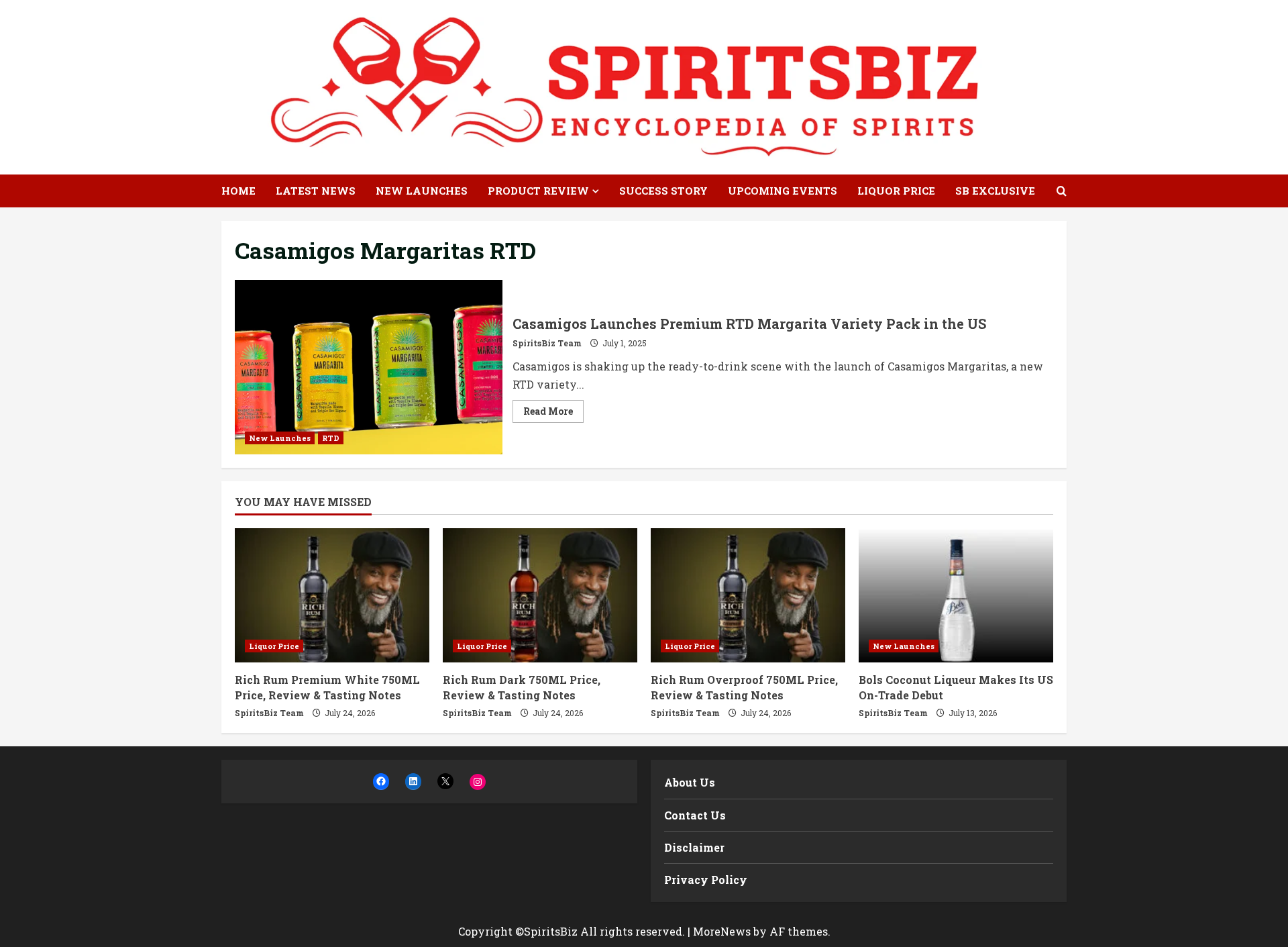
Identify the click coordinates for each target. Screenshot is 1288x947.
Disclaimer (694, 847)
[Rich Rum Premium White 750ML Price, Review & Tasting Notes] (332, 595)
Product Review (538, 190)
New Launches (422, 190)
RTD (330, 438)
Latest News (316, 190)
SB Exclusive (995, 190)
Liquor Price (896, 190)
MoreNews (722, 931)
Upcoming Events (782, 190)
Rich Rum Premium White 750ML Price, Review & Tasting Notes (327, 686)
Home (238, 190)
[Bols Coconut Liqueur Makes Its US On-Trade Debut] (956, 595)
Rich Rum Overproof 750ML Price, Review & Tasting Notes (744, 686)
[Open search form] (1062, 191)
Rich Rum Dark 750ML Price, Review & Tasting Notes (521, 686)
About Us (689, 782)
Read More (553, 413)
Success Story (663, 190)
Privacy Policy (705, 880)
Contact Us (695, 815)
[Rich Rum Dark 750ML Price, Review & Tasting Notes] (540, 595)
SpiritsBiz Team (547, 343)
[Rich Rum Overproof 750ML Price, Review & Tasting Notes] (748, 595)
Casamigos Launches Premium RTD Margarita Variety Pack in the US (368, 367)
